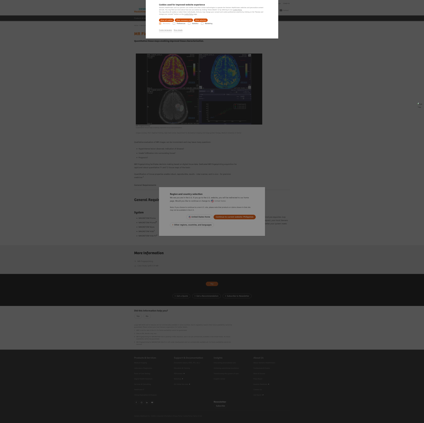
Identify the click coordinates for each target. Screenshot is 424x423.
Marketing (208, 23)
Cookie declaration (165, 30)
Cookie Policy (237, 10)
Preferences (181, 23)
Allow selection (200, 20)
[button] (420, 105)
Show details (178, 30)
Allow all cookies (166, 20)
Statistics (195, 23)
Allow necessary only (184, 20)
